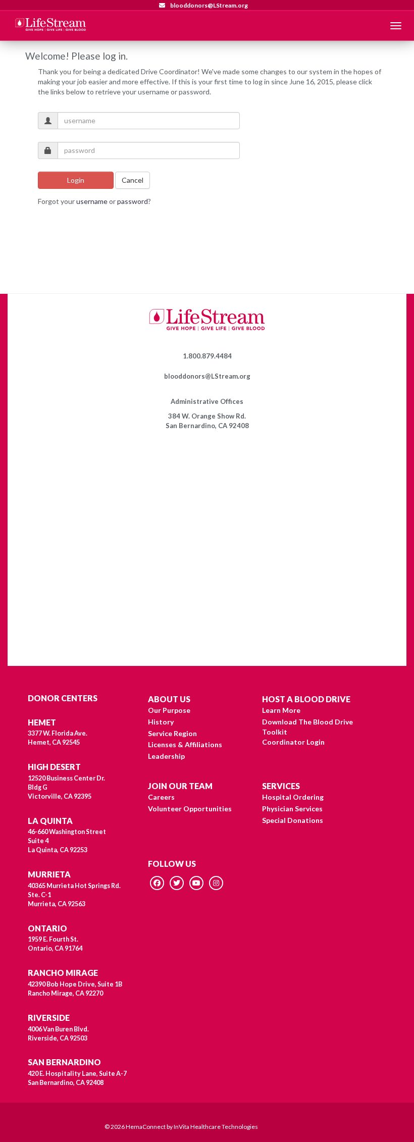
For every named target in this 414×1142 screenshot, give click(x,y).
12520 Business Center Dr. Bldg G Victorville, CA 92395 (66, 787)
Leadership (166, 756)
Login (75, 180)
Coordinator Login (293, 742)
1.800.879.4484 (207, 356)
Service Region (172, 733)
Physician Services (292, 808)
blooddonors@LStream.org (208, 5)
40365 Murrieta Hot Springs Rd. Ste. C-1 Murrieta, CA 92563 (74, 895)
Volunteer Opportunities (190, 808)
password (132, 201)
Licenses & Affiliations (185, 744)
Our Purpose (169, 710)
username (92, 201)
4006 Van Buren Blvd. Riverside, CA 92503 (58, 1033)
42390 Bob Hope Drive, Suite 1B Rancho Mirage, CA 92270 (75, 988)
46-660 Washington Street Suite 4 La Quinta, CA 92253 (67, 841)
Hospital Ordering (293, 797)
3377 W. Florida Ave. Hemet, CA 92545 (57, 738)
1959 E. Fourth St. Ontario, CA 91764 (55, 944)
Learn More (281, 710)
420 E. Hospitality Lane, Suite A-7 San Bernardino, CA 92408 (77, 1078)
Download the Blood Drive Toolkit (307, 726)
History (161, 721)
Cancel (132, 180)
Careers (161, 797)
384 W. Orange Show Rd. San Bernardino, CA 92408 (207, 421)
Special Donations (292, 820)
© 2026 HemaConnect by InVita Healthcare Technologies (181, 1126)
